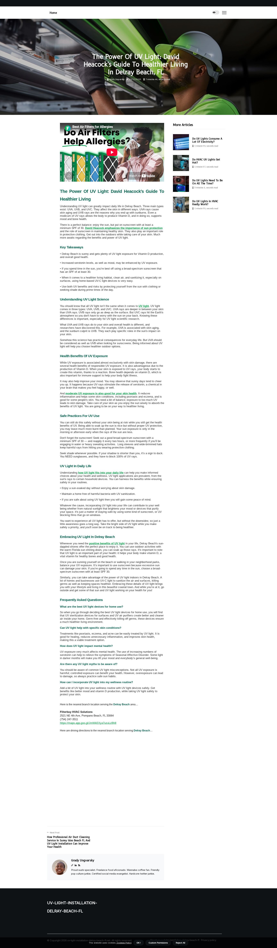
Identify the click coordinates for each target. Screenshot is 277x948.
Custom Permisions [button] (158, 942)
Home (53, 12)
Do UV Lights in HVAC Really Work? (205, 203)
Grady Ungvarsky (117, 79)
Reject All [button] (180, 942)
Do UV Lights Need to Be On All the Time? (207, 182)
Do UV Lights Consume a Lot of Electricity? (207, 140)
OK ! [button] (139, 942)
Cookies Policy (123, 942)
